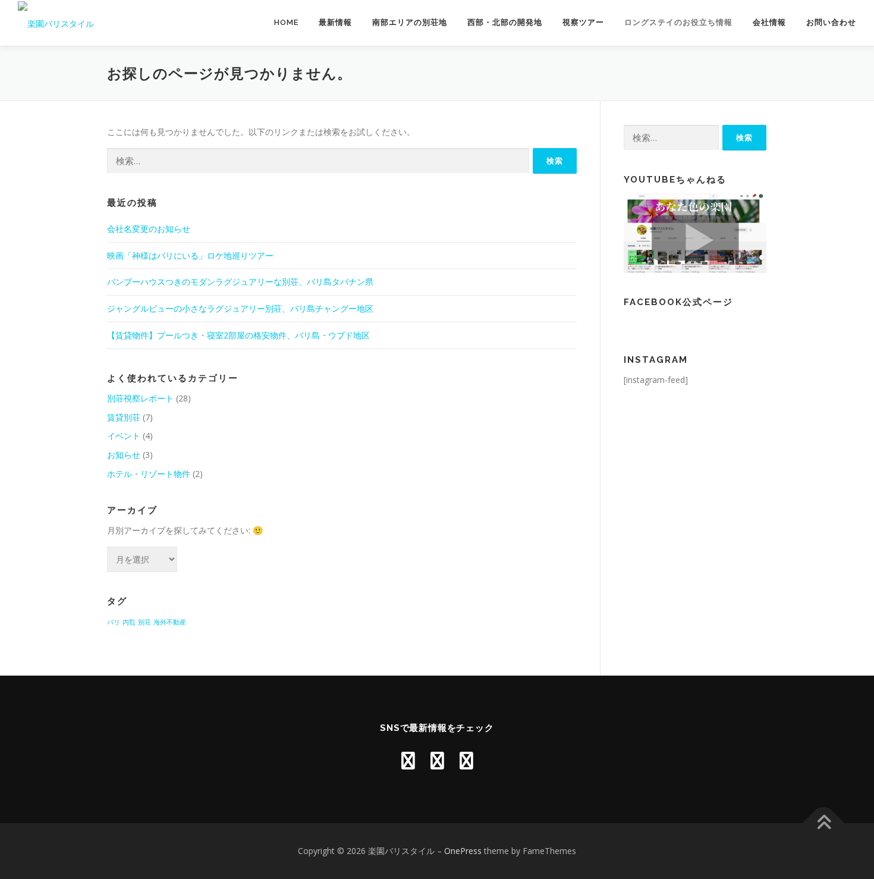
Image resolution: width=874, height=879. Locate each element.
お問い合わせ (831, 22)
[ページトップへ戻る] (824, 823)
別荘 (144, 622)
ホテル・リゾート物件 (148, 473)
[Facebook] (437, 760)
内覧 (129, 622)
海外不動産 (169, 622)
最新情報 (335, 22)
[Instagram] (466, 760)
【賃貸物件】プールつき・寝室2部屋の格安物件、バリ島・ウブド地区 (238, 335)
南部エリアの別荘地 (409, 22)
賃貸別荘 (123, 417)
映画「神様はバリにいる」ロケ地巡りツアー (190, 255)
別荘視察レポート (140, 398)
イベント (123, 435)
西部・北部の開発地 (504, 22)
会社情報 (769, 22)
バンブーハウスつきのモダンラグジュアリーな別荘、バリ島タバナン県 (240, 281)
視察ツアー (583, 22)
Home (286, 22)
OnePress (463, 850)
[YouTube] (408, 760)
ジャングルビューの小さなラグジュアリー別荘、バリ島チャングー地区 (240, 308)
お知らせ (123, 454)
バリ (113, 622)
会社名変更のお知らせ (148, 228)
